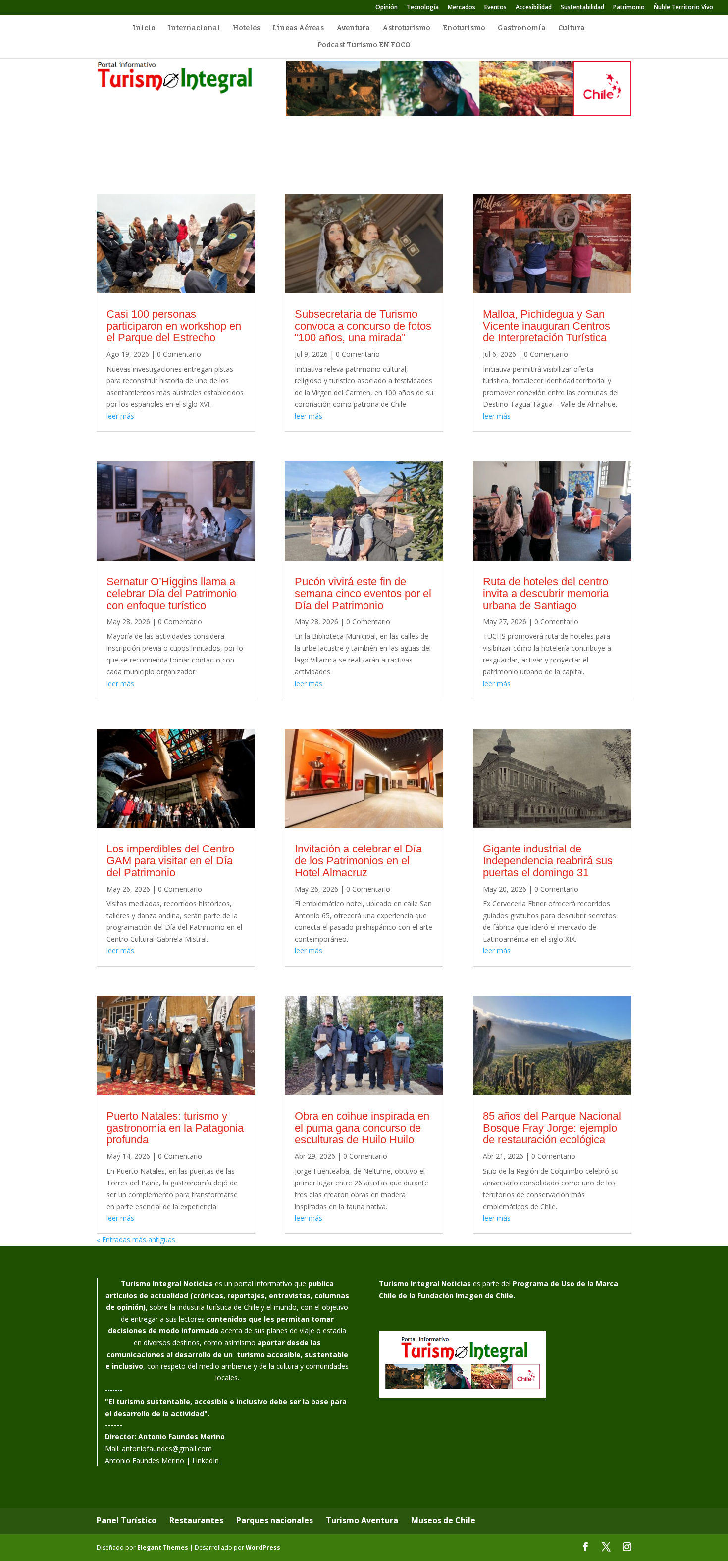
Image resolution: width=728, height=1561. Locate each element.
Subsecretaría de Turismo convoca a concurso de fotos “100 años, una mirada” (363, 326)
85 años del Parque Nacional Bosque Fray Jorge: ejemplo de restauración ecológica (552, 1128)
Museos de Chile (443, 1520)
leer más (120, 416)
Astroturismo (406, 28)
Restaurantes (196, 1520)
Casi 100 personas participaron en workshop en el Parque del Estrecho (173, 326)
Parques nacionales (274, 1520)
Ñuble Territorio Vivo (683, 7)
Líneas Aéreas (298, 28)
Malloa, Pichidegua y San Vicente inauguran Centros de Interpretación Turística (546, 326)
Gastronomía (522, 28)
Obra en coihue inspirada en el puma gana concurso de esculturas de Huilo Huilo (362, 1128)
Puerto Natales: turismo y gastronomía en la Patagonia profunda (175, 1128)
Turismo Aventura (362, 1520)
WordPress (263, 1547)
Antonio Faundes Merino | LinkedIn (162, 1460)
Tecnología (423, 7)
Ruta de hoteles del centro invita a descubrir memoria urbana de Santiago (546, 593)
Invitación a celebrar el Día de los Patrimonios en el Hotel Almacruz (358, 861)
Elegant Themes (162, 1547)
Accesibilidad (534, 7)
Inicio (144, 28)
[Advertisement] (364, 157)
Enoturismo (464, 28)
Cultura (571, 28)
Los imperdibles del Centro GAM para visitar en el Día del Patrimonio (170, 861)
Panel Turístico (126, 1520)
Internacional (194, 28)
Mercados (461, 7)
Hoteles (246, 28)
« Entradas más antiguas (136, 1239)
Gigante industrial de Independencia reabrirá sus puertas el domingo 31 (548, 861)
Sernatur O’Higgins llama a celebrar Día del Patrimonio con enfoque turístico (171, 593)
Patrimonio (629, 7)
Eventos (495, 7)
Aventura (353, 28)
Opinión (386, 7)
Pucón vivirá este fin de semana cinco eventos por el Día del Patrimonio (363, 593)
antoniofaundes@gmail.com (167, 1448)
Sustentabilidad (582, 7)
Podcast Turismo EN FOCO (364, 45)
